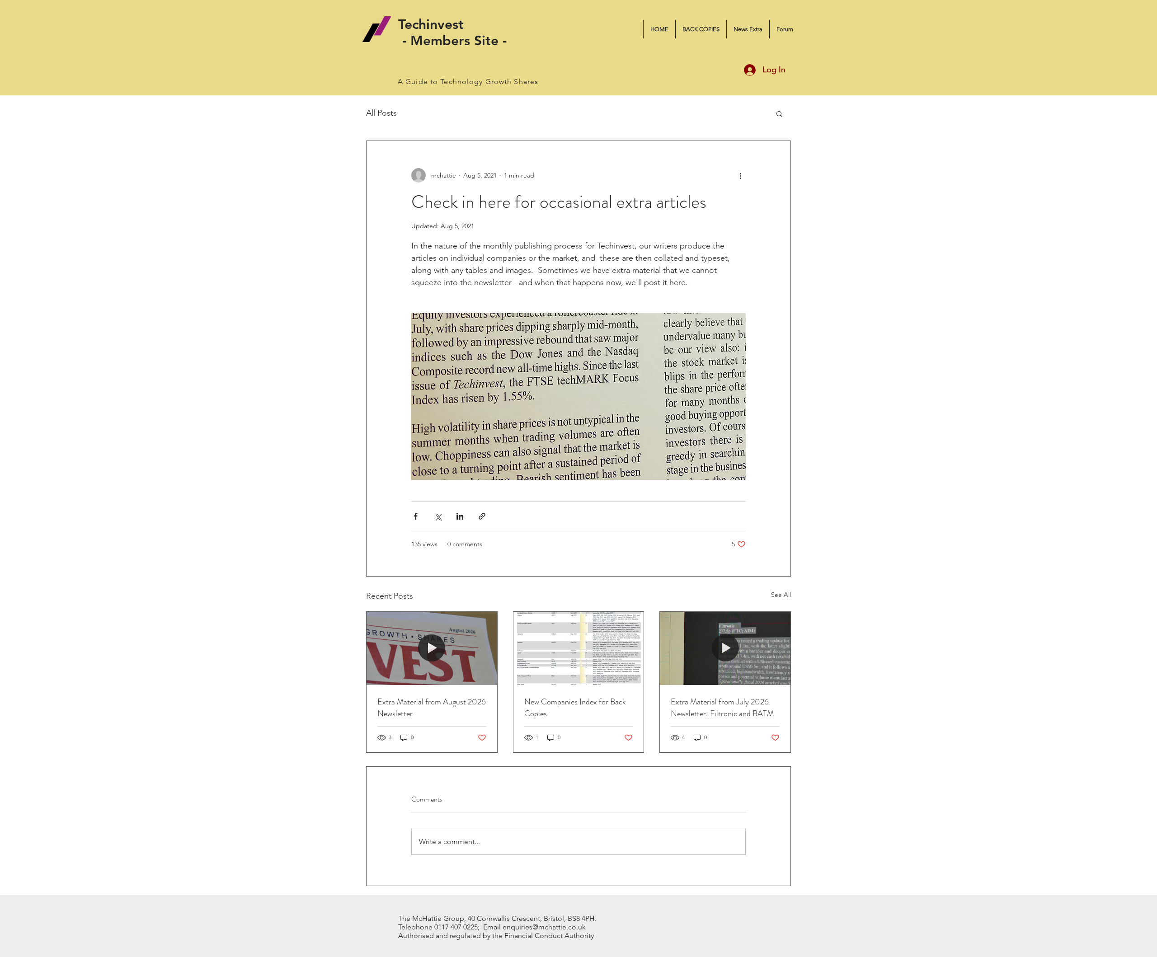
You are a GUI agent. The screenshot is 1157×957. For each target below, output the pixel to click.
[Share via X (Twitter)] (437, 516)
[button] (779, 113)
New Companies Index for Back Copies (575, 707)
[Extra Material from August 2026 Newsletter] (432, 648)
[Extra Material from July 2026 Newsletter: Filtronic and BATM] (725, 648)
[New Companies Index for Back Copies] (578, 648)
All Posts (381, 113)
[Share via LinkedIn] (460, 516)
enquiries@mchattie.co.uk (544, 927)
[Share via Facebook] (415, 516)
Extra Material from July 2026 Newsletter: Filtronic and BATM (722, 707)
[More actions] (740, 175)
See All (781, 595)
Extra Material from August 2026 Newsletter (431, 707)
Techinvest (431, 24)
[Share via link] (482, 516)
